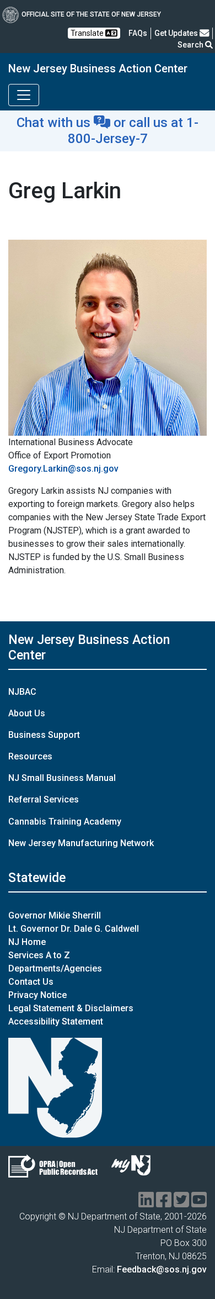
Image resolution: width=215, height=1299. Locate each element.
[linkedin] (146, 1203)
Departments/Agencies (55, 968)
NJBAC (22, 692)
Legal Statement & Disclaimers (70, 1008)
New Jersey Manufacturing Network (81, 843)
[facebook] (163, 1203)
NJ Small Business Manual (62, 778)
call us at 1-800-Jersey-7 (133, 130)
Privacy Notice (37, 995)
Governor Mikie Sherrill (54, 915)
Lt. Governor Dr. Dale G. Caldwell (73, 928)
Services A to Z (39, 955)
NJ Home (27, 942)
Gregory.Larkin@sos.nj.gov (63, 468)
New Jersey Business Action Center (97, 68)
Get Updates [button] (177, 33)
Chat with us (55, 122)
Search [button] (191, 44)
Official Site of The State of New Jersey (91, 14)
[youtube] (199, 1203)
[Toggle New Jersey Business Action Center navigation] (23, 95)
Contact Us (30, 981)
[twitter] (181, 1203)
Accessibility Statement (55, 1021)
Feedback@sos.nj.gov (162, 1269)
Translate (88, 33)
